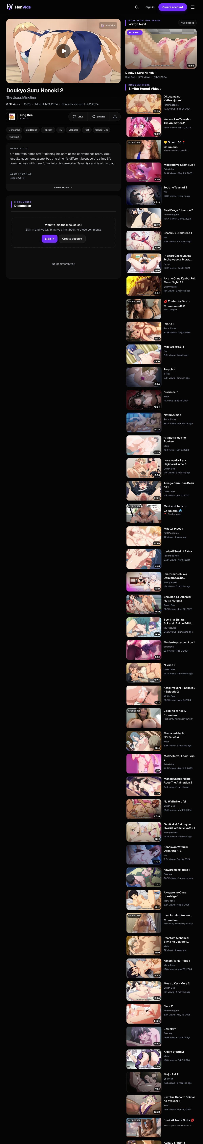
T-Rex (167, 373)
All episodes (187, 22)
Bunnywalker (170, 286)
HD (60, 130)
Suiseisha (169, 169)
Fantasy (48, 130)
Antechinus (170, 328)
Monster (73, 130)
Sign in (150, 7)
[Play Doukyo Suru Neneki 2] (63, 51)
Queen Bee (169, 468)
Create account (172, 7)
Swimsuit (14, 137)
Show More (61, 187)
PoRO (166, 1105)
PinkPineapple (171, 104)
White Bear (169, 696)
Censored (14, 130)
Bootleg (168, 874)
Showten (168, 1078)
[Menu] (193, 7)
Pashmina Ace (171, 555)
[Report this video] (115, 116)
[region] (63, 51)
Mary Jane (169, 900)
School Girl (101, 130)
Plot (86, 130)
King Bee (130, 77)
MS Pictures (170, 627)
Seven (167, 264)
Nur (165, 191)
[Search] (137, 7)
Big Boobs (31, 130)
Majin (166, 396)
